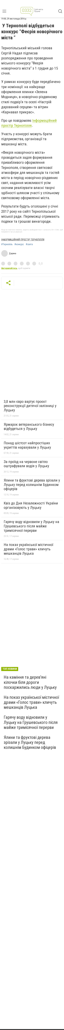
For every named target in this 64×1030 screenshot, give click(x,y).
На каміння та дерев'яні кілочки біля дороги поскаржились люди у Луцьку (30, 682)
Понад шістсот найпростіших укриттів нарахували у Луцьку (27, 445)
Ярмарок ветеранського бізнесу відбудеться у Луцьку (29, 426)
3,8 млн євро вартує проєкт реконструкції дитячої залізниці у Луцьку (30, 405)
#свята (29, 244)
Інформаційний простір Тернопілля (22, 239)
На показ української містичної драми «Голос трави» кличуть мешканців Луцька (28, 549)
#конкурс (19, 244)
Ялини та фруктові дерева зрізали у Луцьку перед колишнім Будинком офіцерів (32, 484)
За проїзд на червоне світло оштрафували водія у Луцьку (26, 464)
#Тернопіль (7, 244)
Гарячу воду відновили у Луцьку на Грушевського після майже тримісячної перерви (31, 526)
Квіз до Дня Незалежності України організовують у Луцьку (31, 505)
